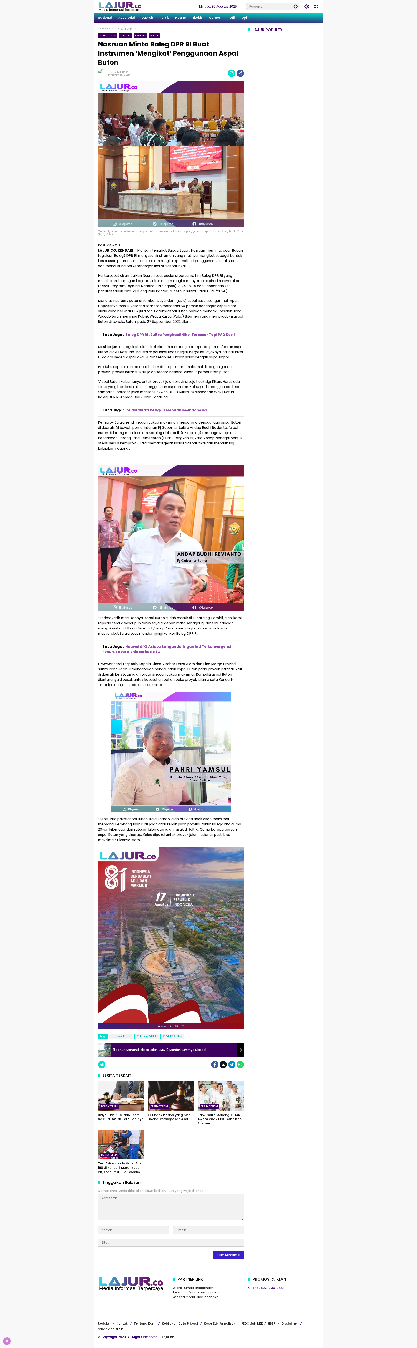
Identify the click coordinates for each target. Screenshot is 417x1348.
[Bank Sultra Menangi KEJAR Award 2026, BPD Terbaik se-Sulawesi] (221, 1096)
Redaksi (104, 1323)
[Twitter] (223, 1064)
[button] (295, 6)
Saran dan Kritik (110, 1329)
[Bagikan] (240, 73)
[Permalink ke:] (103, 73)
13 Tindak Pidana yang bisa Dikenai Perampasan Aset (169, 1117)
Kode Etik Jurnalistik (219, 1323)
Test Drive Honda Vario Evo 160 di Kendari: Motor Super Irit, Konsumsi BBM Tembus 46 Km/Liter (119, 1167)
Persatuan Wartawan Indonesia (196, 1292)
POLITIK (154, 35)
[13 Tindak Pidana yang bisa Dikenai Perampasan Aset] (171, 1096)
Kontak (122, 1323)
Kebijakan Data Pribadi (180, 1323)
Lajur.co (168, 1337)
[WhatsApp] (240, 1064)
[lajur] (119, 6)
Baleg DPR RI (148, 1036)
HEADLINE (125, 35)
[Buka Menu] (316, 6)
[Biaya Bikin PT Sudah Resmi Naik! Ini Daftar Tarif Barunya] (121, 1096)
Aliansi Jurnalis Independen (193, 1288)
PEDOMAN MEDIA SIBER (258, 1323)
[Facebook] (214, 1064)
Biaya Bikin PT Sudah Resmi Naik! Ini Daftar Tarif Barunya (121, 1117)
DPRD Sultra (174, 1036)
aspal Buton (122, 1036)
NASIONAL (140, 35)
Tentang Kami (145, 1323)
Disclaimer (289, 1323)
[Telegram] (231, 1064)
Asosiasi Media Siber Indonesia (195, 1297)
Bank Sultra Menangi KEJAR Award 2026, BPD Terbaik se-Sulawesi (220, 1119)
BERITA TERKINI (107, 35)
